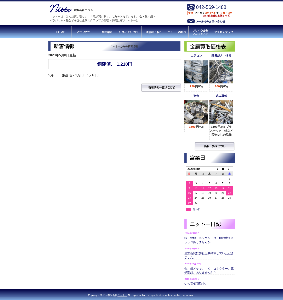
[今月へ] (223, 169)
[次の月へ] (229, 169)
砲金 (196, 95)
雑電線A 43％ (221, 55)
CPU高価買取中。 (196, 283)
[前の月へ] (216, 169)
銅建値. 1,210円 (114, 64)
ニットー (122, 295)
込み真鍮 (221, 95)
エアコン (196, 55)
